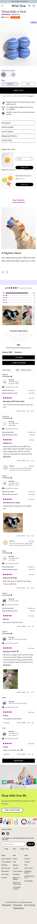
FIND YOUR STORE (12, 810)
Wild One (17, 902)
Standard (10, 84)
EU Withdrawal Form (29, 877)
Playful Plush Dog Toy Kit (23, 176)
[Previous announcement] (2, 1)
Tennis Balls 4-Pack (14, 382)
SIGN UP (31, 844)
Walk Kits (4, 865)
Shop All (4, 877)
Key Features (18, 200)
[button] (2, 6)
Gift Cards (4, 874)
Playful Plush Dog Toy (8, 169)
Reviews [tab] (7, 352)
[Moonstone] (3, 75)
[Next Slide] (33, 315)
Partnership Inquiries (16, 888)
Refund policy (6, 905)
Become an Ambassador (17, 883)
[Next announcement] (35, 1)
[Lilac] (13, 75)
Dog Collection (6, 859)
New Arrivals (5, 868)
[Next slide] (6, 272)
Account (27, 859)
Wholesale (16, 874)
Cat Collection (6, 862)
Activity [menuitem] (23, 339)
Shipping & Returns (27, 872)
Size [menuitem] (30, 335)
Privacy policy (17, 905)
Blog (14, 862)
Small (28, 84)
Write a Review (23, 363)
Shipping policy (19, 908)
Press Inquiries (17, 871)
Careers (15, 868)
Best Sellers (5, 871)
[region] (18, 315)
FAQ (25, 865)
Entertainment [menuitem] (20, 335)
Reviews (15, 865)
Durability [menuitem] (8, 335)
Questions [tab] (18, 352)
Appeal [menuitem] (13, 339)
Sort (17, 370)
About (15, 859)
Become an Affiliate (16, 878)
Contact (27, 862)
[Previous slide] (3, 272)
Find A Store (28, 868)
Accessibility (28, 881)
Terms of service (29, 905)
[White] (8, 75)
